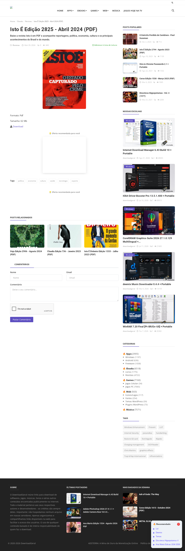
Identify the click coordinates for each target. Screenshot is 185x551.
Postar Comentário (22, 319)
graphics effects (146, 450)
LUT (161, 427)
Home (60, 10)
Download (18, 126)
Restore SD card (131, 438)
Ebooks (81, 10)
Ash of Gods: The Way (149, 494)
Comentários (21, 264)
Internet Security (131, 433)
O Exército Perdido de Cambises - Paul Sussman (157, 36)
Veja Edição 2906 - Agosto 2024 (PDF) (26, 253)
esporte (75, 181)
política (21, 181)
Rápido (159, 438)
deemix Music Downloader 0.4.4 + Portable (147, 284)
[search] (173, 10)
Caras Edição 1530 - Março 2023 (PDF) (157, 78)
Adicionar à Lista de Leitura (105, 45)
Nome (13, 272)
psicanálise (147, 433)
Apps (69, 10)
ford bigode (147, 438)
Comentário (16, 284)
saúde (52, 181)
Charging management (134, 444)
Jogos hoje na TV (133, 10)
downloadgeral (129, 158)
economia (32, 181)
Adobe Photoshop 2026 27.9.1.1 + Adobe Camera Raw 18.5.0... (98, 510)
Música (116, 10)
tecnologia (63, 181)
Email (69, 272)
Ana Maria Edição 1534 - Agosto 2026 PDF (100, 525)
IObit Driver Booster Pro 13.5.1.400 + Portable (148, 195)
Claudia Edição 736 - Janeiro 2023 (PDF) (64, 253)
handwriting (161, 433)
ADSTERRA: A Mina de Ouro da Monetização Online (113, 543)
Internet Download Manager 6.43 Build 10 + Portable (100, 496)
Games (94, 10)
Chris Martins (130, 450)
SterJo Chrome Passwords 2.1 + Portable (154, 65)
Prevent (152, 427)
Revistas (28, 21)
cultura (43, 181)
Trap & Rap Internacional (135, 456)
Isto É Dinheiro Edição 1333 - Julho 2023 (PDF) (101, 253)
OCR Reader (153, 444)
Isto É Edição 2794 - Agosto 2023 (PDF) (154, 51)
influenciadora (156, 456)
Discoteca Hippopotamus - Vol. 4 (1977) (154, 94)
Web (105, 10)
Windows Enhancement (134, 427)
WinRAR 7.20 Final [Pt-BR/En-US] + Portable (147, 326)
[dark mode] (172, 2)
